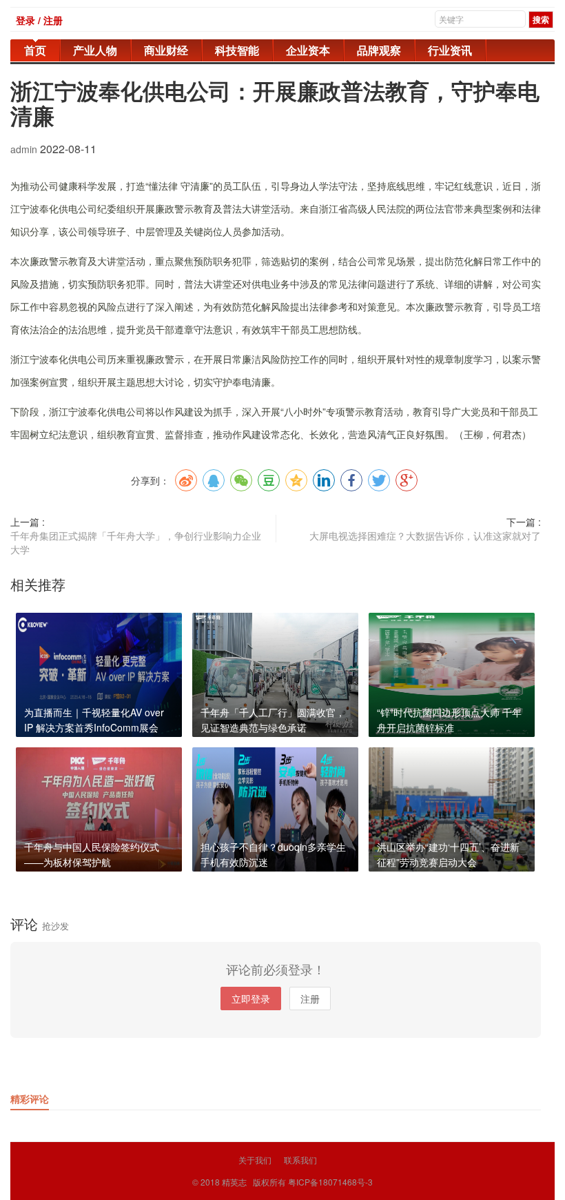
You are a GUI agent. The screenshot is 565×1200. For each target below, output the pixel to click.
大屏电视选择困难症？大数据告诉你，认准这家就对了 (425, 535)
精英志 (234, 1182)
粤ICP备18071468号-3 (330, 1182)
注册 (310, 998)
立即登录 (251, 998)
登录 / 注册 (39, 20)
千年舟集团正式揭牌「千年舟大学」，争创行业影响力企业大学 (135, 542)
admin (25, 149)
